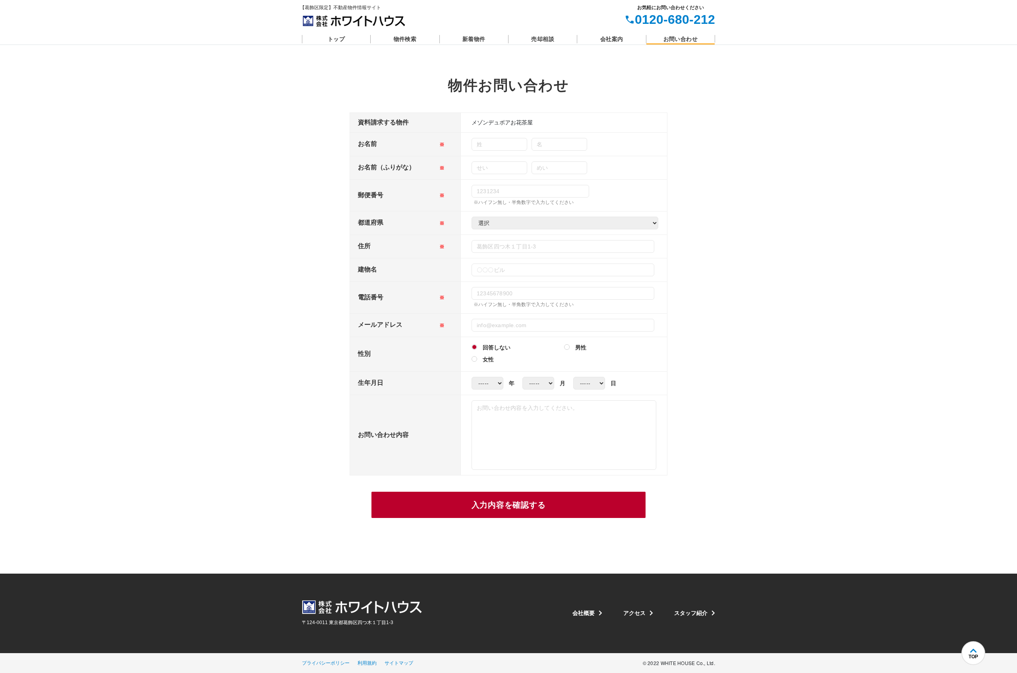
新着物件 (473, 39)
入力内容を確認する (509, 504)
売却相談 (542, 39)
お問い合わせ (680, 39)
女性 (488, 359)
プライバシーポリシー (326, 663)
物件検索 (405, 39)
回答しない (496, 347)
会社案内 (611, 39)
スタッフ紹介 (691, 613)
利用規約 (367, 663)
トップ (336, 39)
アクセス (634, 613)
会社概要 (583, 613)
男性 (580, 347)
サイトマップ (399, 663)
